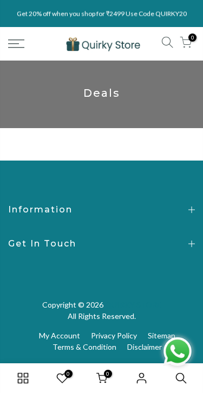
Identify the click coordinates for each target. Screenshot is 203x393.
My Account (59, 335)
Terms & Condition (84, 346)
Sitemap (161, 335)
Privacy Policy (114, 335)
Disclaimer (144, 346)
